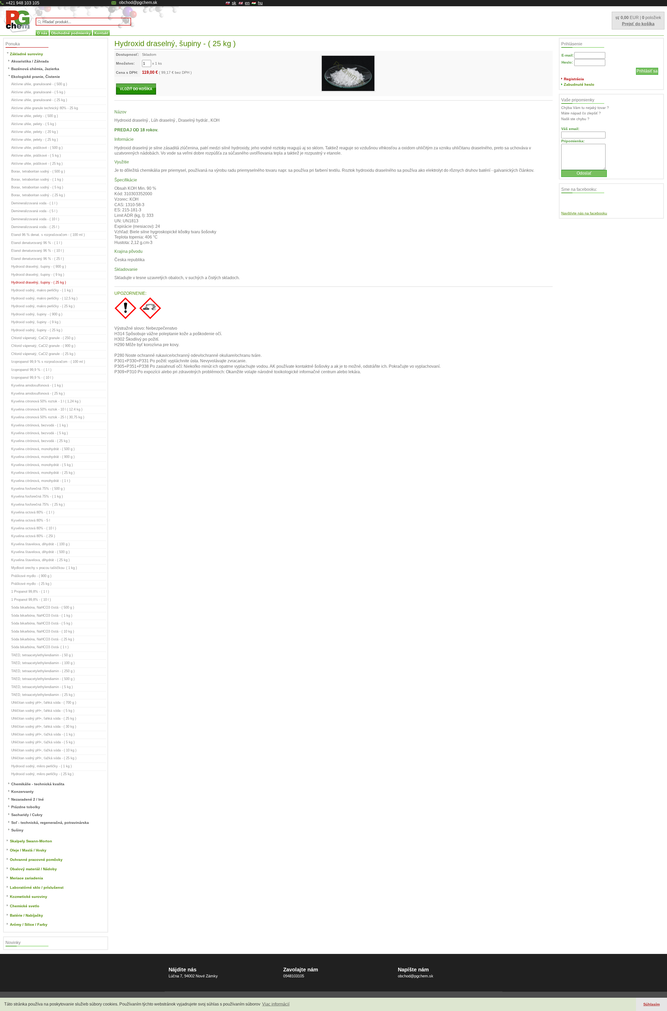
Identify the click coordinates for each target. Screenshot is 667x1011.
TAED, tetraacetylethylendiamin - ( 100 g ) (43, 663)
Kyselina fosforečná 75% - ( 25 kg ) (38, 504)
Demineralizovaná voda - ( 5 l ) (34, 211)
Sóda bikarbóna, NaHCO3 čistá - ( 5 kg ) (41, 623)
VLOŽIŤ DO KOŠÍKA (136, 89)
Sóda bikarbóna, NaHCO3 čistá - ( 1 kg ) (41, 615)
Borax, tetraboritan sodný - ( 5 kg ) (37, 187)
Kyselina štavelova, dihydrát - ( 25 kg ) (40, 560)
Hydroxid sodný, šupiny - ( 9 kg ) (35, 322)
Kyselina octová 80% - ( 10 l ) (33, 528)
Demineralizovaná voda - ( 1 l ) (34, 203)
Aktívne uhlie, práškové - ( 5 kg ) (36, 155)
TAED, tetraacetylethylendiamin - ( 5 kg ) (42, 687)
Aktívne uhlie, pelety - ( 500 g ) (34, 116)
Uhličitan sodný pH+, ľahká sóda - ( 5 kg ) (42, 711)
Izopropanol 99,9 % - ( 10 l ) (32, 377)
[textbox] (83, 22)
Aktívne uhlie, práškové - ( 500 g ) (37, 148)
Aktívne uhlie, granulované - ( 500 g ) (39, 84)
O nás (42, 33)
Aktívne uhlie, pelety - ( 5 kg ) (33, 124)
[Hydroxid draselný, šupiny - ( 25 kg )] (348, 73)
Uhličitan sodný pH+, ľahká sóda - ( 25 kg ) (43, 718)
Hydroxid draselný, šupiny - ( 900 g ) (38, 266)
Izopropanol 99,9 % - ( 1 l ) (31, 370)
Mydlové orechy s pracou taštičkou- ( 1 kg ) (44, 568)
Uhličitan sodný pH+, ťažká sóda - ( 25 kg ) (43, 758)
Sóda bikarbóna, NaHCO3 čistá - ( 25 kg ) (42, 639)
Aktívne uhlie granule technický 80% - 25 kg (44, 108)
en (247, 3)
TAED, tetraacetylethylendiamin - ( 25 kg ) (43, 695)
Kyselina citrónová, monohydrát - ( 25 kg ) (43, 473)
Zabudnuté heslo (579, 84)
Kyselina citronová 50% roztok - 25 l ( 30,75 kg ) (47, 417)
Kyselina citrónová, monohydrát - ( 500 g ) (43, 449)
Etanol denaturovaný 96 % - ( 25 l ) (37, 259)
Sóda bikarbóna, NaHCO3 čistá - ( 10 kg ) (42, 631)
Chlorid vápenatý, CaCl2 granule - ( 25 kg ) (43, 354)
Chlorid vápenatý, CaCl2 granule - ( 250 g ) (43, 338)
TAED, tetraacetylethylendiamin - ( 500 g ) (43, 679)
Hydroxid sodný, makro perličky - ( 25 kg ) (43, 306)
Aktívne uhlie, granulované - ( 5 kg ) (38, 92)
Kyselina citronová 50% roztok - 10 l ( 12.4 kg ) (46, 409)
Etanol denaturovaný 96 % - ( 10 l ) (37, 251)
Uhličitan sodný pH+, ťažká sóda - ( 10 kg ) (43, 750)
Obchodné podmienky (71, 33)
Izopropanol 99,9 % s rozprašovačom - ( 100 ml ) (48, 362)
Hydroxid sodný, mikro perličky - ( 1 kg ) (41, 766)
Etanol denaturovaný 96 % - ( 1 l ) (36, 243)
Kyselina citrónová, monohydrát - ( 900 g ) (43, 457)
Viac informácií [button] (275, 1004)
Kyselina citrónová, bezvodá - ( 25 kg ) (40, 441)
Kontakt (101, 33)
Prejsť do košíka (638, 24)
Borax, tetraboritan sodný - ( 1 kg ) (37, 179)
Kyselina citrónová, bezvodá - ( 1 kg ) (39, 425)
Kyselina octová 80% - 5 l (30, 520)
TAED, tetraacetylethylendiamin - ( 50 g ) (42, 655)
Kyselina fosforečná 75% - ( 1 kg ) (37, 496)
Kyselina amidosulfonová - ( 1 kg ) (37, 385)
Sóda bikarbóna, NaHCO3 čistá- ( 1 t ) (40, 647)
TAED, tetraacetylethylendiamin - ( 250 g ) (43, 671)
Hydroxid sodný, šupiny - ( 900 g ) (36, 314)
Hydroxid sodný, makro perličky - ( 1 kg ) (42, 290)
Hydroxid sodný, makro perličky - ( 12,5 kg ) (44, 298)
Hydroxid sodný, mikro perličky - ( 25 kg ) (42, 774)
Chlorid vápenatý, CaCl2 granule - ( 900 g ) (43, 346)
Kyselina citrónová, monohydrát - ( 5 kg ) (42, 465)
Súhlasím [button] (651, 1004)
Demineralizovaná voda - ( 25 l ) (35, 227)
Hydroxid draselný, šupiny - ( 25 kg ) (38, 282)
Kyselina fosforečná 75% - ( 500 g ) (38, 489)
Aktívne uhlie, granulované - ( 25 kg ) (39, 100)
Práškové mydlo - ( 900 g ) (31, 576)
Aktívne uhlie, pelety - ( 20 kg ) (34, 132)
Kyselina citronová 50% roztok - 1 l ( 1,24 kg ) (46, 401)
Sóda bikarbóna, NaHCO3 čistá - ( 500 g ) (42, 607)
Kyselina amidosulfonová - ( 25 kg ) (38, 393)
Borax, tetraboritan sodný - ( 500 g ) (38, 171)
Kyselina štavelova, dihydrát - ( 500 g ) (40, 552)
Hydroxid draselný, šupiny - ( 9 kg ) (37, 275)
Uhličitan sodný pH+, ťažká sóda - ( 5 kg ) (43, 742)
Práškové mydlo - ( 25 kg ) (31, 584)
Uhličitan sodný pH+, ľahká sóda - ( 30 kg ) (43, 726)
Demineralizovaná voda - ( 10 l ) (35, 219)
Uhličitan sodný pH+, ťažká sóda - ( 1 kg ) (43, 734)
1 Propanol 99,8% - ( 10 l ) (31, 600)
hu (260, 3)
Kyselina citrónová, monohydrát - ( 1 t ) (40, 481)
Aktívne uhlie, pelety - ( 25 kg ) (34, 140)
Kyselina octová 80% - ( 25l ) (33, 536)
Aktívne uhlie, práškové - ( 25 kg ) (37, 164)
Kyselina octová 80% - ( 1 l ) (32, 512)
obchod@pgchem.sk (138, 2)
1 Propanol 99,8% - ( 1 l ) (30, 591)
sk (234, 3)
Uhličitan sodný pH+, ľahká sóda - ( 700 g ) (43, 702)
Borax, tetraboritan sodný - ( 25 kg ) (38, 195)
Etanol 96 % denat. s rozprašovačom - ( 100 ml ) (48, 235)
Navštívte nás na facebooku (584, 213)
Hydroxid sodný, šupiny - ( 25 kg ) (36, 330)
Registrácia (574, 79)
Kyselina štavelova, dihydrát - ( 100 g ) (40, 544)
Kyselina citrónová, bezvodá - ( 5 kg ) (39, 433)
